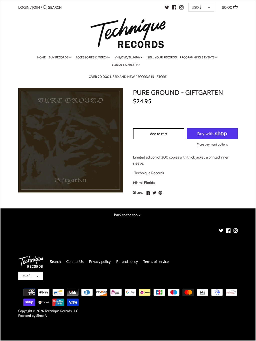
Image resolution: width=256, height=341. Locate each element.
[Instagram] (181, 7)
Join (36, 7)
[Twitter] (167, 7)
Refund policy (127, 261)
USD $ (197, 7)
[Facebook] (174, 7)
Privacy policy (100, 261)
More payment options (212, 144)
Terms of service (156, 261)
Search (55, 261)
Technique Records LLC (61, 311)
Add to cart (158, 134)
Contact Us (75, 261)
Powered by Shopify (32, 316)
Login (24, 7)
